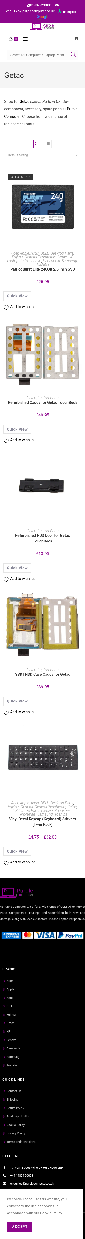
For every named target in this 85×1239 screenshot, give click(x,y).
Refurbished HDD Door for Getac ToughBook (42, 538)
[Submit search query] (73, 55)
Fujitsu (17, 257)
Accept (20, 1226)
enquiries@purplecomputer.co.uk (30, 11)
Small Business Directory (21, 952)
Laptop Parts (17, 261)
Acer (14, 253)
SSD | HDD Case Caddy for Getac (42, 674)
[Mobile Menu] (23, 39)
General (27, 806)
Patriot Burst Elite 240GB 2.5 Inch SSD (42, 269)
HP (70, 257)
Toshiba (42, 264)
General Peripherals (40, 257)
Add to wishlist (79, 179)
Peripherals (27, 814)
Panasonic (51, 261)
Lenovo (35, 261)
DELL (45, 253)
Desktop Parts (62, 253)
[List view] (48, 144)
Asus (35, 253)
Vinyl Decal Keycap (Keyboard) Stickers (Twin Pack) (42, 822)
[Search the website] (42, 54)
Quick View (17, 296)
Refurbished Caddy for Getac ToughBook (42, 402)
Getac (24, 101)
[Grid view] (37, 144)
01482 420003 (41, 5)
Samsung (69, 261)
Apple (24, 253)
